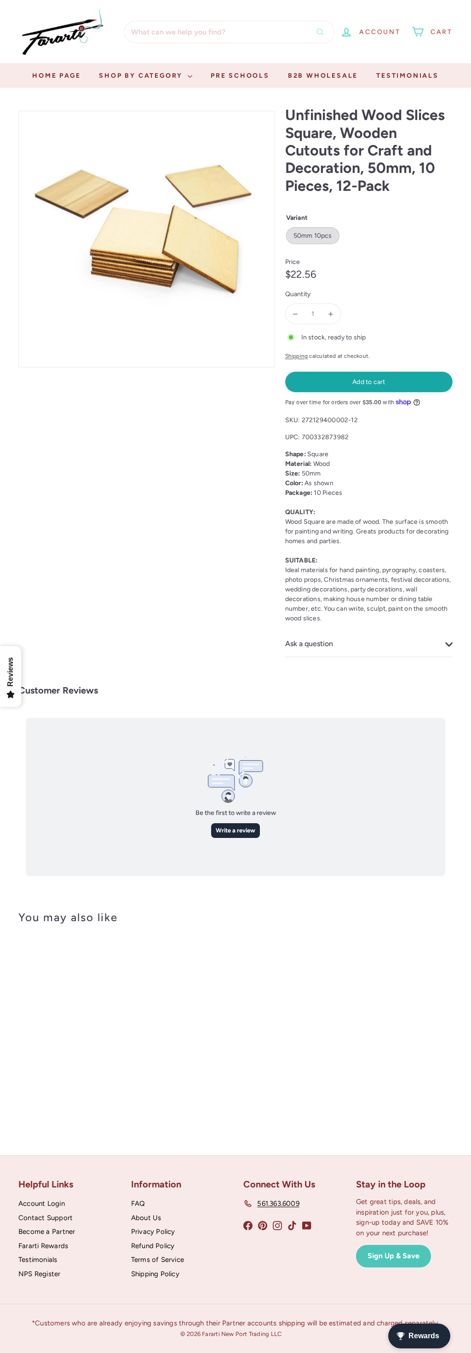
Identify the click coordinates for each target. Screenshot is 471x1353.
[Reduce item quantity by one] (295, 314)
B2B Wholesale (323, 76)
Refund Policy (153, 1246)
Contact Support (45, 1218)
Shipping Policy (155, 1274)
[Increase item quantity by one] (331, 314)
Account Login (41, 1203)
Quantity (298, 294)
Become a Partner (46, 1231)
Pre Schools (240, 76)
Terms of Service (157, 1260)
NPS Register (39, 1274)
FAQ (138, 1203)
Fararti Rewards (43, 1246)
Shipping (296, 356)
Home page (56, 76)
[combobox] (229, 32)
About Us (146, 1218)
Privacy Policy (153, 1231)
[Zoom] (147, 239)
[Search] (322, 32)
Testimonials (407, 76)
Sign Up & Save (393, 1255)
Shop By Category (142, 76)
